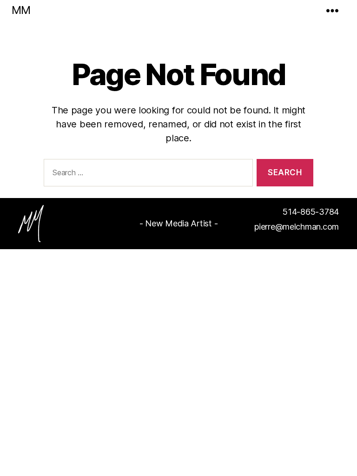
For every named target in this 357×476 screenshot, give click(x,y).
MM (21, 10)
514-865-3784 (311, 212)
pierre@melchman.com (296, 226)
